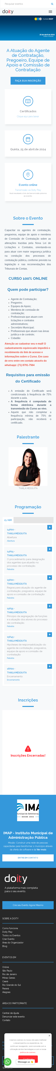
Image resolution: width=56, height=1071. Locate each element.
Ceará (5, 981)
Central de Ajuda (10, 1013)
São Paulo (7, 970)
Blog (4, 946)
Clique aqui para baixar (28, 116)
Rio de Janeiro (9, 974)
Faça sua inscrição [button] (28, 80)
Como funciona (10, 928)
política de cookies (28, 1052)
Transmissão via (23, 190)
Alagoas (6, 992)
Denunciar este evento (13, 1016)
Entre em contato (28, 858)
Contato (6, 1020)
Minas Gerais (8, 978)
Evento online (28, 184)
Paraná (5, 988)
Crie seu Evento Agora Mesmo (28, 905)
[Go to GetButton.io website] (7, 1068)
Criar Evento (8, 939)
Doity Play (36, 190)
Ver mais (41, 849)
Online (5, 967)
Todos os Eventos (11, 935)
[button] (49, 527)
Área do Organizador (12, 942)
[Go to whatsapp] (7, 1062)
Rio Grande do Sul (11, 985)
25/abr (8, 520)
